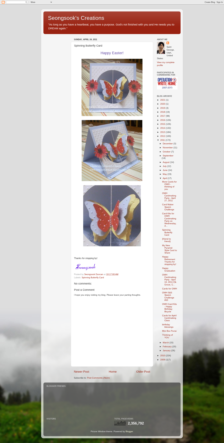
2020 (163, 104)
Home (113, 371)
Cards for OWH (169, 289)
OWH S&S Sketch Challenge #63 (168, 296)
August (166, 162)
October (167, 152)
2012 (163, 136)
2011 (162, 140)
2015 (163, 124)
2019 (163, 108)
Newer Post (81, 371)
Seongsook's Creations (76, 18)
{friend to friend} (166, 240)
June (165, 170)
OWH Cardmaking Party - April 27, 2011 (169, 197)
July (165, 166)
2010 (163, 355)
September (168, 156)
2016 (163, 120)
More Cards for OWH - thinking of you (169, 185)
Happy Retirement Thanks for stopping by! (169, 260)
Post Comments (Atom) (98, 378)
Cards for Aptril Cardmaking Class (169, 318)
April (165, 178)
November (168, 147)
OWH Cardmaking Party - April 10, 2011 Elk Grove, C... (169, 280)
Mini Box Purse (169, 331)
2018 (163, 112)
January (167, 350)
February (167, 346)
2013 (163, 132)
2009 (163, 360)
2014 (163, 128)
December (168, 143)
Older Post (143, 371)
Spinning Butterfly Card (93, 277)
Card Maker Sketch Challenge (168, 207)
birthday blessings (167, 325)
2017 (163, 116)
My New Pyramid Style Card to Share (169, 249)
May (165, 174)
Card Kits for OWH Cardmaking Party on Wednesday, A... (169, 219)
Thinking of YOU (167, 336)
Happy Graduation (168, 269)
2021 (163, 100)
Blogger (129, 431)
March (166, 342)
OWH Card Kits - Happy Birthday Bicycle (169, 308)
